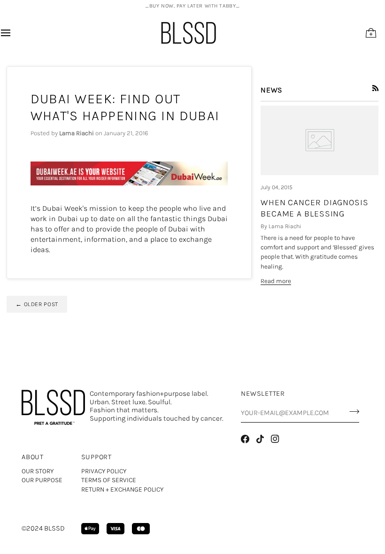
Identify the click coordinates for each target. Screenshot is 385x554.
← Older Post (36, 304)
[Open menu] (14, 33)
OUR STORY (38, 471)
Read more (276, 281)
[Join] (351, 411)
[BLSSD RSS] (375, 88)
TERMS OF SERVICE (108, 480)
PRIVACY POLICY (103, 471)
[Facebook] (245, 439)
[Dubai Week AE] (129, 174)
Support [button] (96, 457)
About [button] (33, 457)
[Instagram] (275, 439)
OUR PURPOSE (42, 480)
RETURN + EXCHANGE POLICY (122, 489)
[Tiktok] (260, 439)
